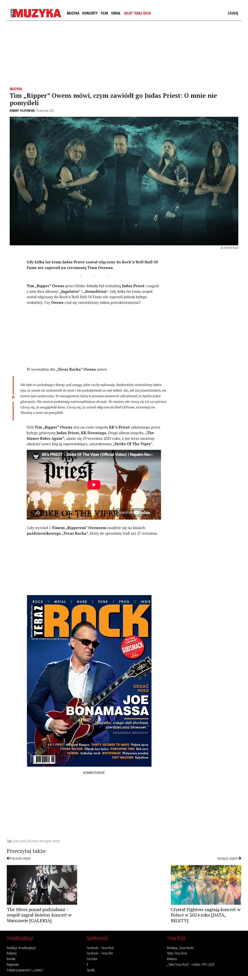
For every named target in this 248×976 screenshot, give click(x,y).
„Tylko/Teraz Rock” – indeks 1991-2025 (190, 964)
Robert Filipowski (22, 110)
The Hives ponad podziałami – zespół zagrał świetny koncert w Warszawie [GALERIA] (39, 915)
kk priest (33, 840)
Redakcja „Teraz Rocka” (180, 947)
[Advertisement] (124, 54)
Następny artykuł (228, 858)
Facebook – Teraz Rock (100, 947)
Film (104, 13)
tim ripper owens (50, 840)
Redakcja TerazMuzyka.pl (21, 947)
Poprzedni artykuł (20, 858)
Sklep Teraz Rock (137, 13)
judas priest (20, 840)
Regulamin (13, 964)
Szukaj (233, 13)
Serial (116, 13)
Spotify (91, 970)
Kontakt (11, 958)
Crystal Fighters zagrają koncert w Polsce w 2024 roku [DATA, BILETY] (205, 915)
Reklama (11, 953)
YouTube (92, 958)
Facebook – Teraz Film (100, 953)
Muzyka (73, 13)
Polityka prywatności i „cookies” (25, 970)
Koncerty (90, 13)
